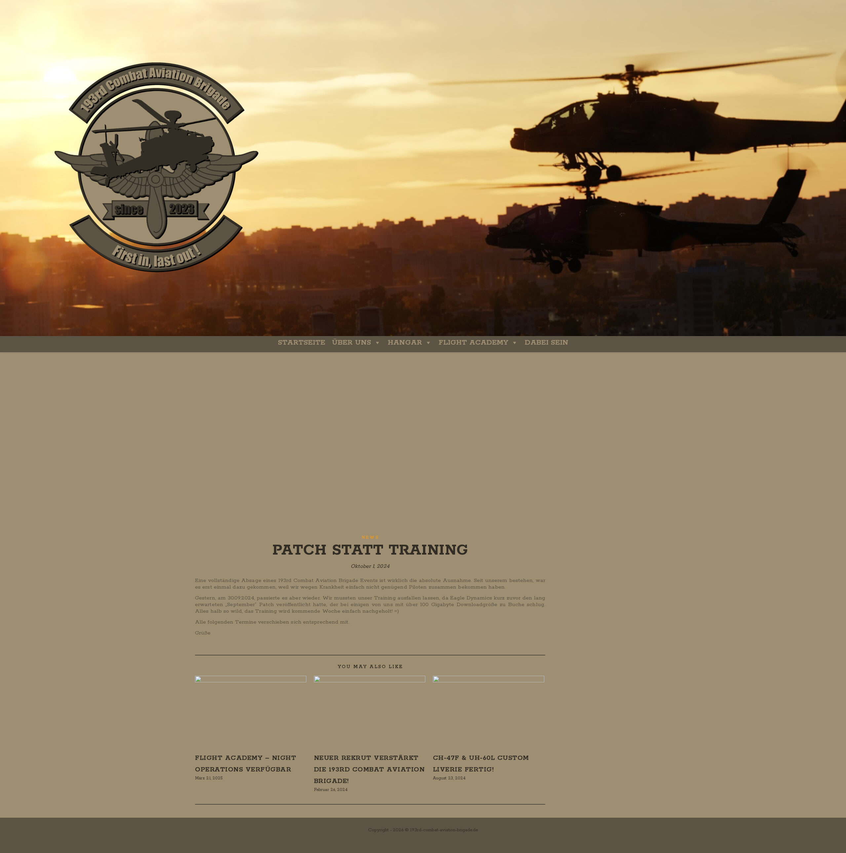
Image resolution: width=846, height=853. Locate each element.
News (370, 537)
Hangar (405, 342)
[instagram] (420, 841)
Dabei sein (546, 342)
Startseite (301, 342)
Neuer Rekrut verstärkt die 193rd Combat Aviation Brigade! (369, 769)
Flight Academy (473, 342)
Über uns (351, 342)
